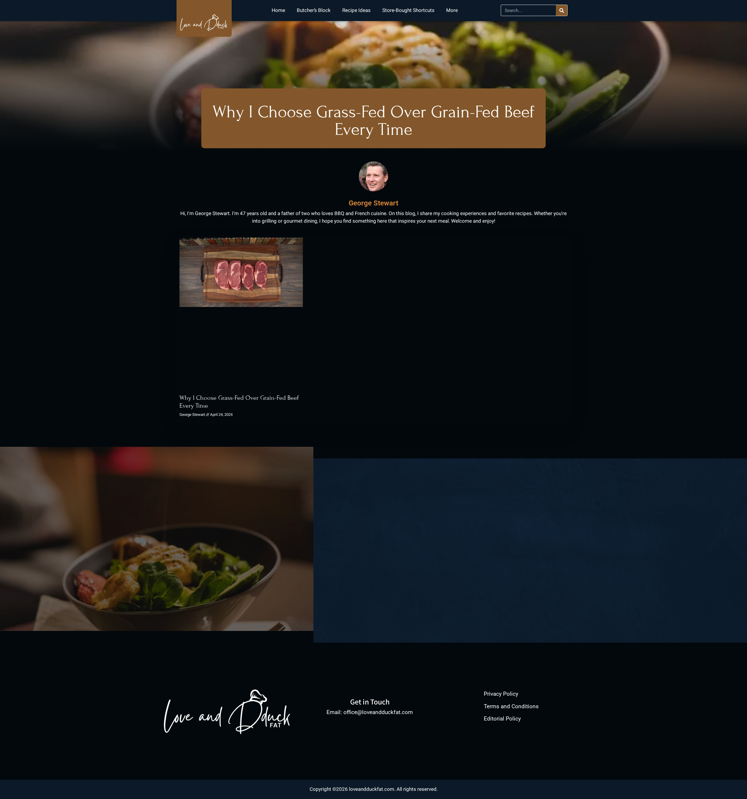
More (452, 10)
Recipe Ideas (356, 10)
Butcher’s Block (314, 10)
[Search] (561, 10)
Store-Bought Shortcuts (408, 10)
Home (278, 10)
